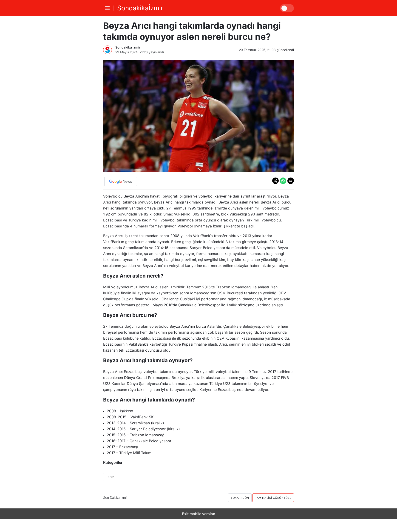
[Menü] (108, 8)
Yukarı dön (240, 497)
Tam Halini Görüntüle (273, 497)
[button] (275, 181)
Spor (110, 477)
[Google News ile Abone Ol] (120, 181)
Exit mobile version (198, 513)
